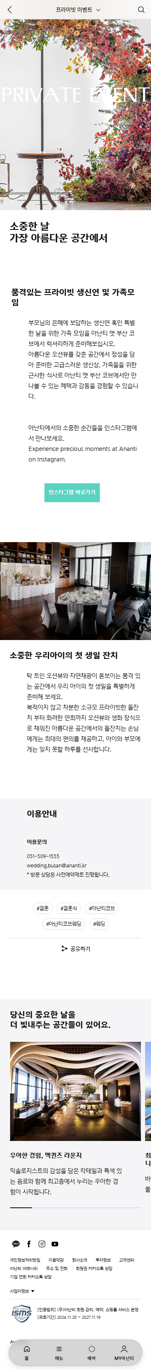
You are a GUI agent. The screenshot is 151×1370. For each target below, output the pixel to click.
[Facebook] (29, 1244)
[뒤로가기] (9, 9)
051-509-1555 (43, 856)
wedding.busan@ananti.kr (56, 865)
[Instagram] (42, 1244)
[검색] (141, 9)
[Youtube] (55, 1244)
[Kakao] (16, 1244)
